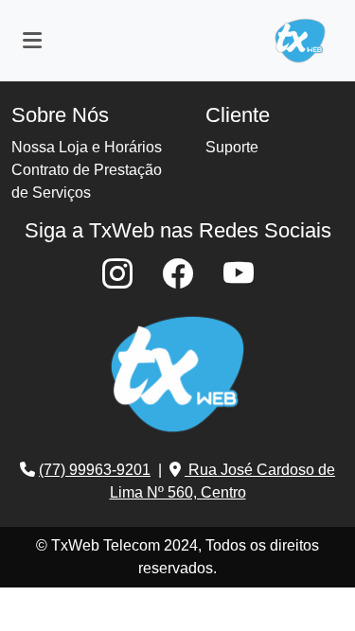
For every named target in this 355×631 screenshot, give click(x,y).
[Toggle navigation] (32, 41)
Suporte (231, 147)
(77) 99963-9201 (95, 470)
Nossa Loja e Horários (86, 147)
